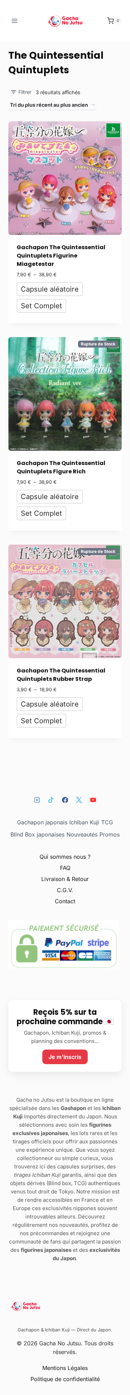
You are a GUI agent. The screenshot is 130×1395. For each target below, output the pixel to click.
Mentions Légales (65, 1367)
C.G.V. (65, 890)
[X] (79, 800)
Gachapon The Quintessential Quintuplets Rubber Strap (61, 675)
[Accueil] (65, 1306)
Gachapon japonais (42, 822)
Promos (109, 834)
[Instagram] (37, 800)
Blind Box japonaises (37, 834)
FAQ (65, 867)
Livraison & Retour (65, 878)
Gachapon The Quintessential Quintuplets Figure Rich (61, 467)
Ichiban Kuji (84, 822)
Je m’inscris (65, 1056)
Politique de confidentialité (65, 1379)
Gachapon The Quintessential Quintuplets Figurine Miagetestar (61, 255)
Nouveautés (82, 834)
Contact (65, 901)
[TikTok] (51, 800)
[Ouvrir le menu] (14, 20)
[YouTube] (93, 800)
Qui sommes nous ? (65, 856)
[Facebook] (65, 800)
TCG (107, 822)
